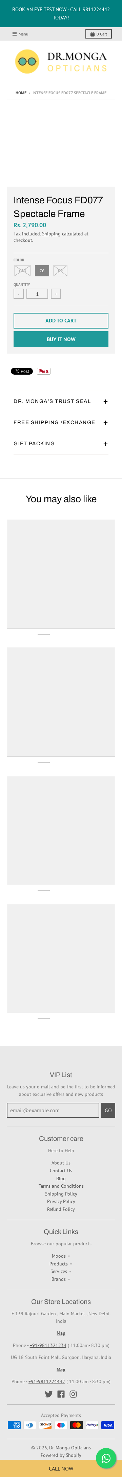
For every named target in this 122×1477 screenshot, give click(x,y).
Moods (59, 1256)
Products (58, 1264)
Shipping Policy (61, 1194)
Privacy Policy (61, 1201)
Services (58, 1271)
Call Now (61, 1468)
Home (21, 92)
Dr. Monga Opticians (70, 1448)
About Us (61, 1163)
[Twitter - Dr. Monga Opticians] (49, 1394)
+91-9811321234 (48, 1345)
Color (19, 260)
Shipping (51, 234)
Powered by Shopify (61, 1455)
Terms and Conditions (61, 1186)
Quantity (22, 284)
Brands (59, 1279)
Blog (61, 1178)
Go (108, 1110)
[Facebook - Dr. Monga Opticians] (61, 1394)
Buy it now (61, 339)
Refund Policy (61, 1209)
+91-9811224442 (46, 1381)
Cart (102, 34)
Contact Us (61, 1171)
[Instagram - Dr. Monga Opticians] (73, 1394)
